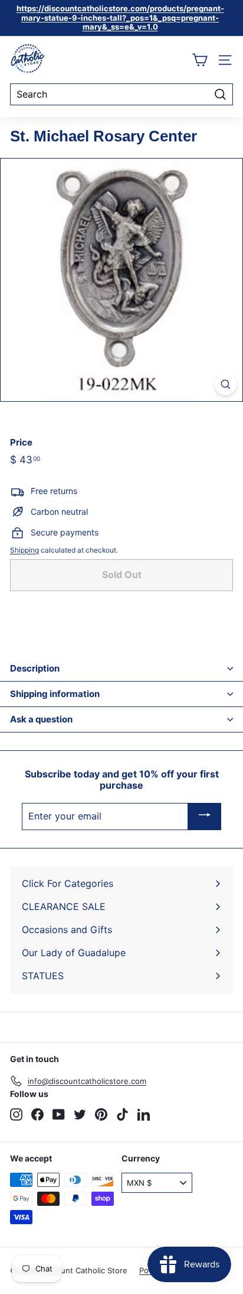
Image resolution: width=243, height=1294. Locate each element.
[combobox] (121, 94)
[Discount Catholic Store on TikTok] (122, 1114)
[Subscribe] (204, 816)
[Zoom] (226, 384)
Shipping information (55, 693)
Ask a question (41, 719)
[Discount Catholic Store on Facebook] (37, 1114)
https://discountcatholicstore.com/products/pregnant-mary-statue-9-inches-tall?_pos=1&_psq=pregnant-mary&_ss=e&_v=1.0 (120, 17)
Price (21, 442)
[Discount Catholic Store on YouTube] (58, 1114)
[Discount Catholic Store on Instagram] (16, 1114)
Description (35, 668)
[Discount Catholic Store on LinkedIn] (143, 1114)
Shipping (24, 550)
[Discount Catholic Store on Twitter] (80, 1114)
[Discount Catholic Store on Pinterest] (101, 1114)
